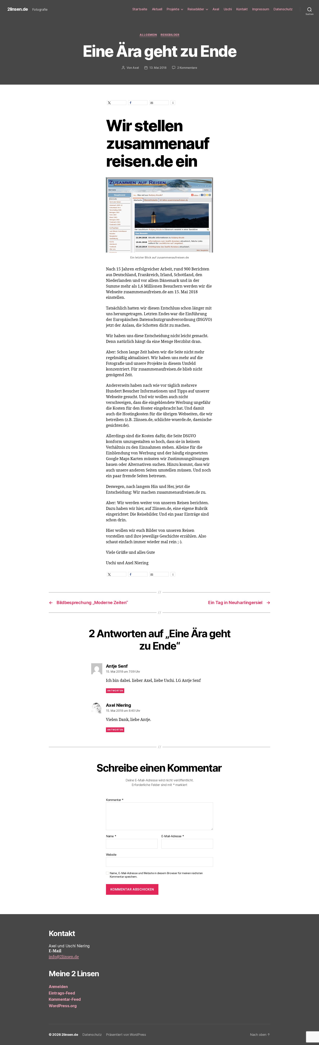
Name (111, 836)
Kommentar (115, 800)
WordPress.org (63, 1006)
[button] (116, 102)
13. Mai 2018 (158, 67)
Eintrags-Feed (62, 993)
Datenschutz (283, 9)
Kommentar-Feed (65, 999)
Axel (215, 9)
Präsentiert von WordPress (126, 1035)
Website (111, 854)
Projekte (173, 9)
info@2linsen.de (64, 956)
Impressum (260, 9)
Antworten (115, 690)
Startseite (139, 9)
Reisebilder (196, 9)
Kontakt (242, 9)
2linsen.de (17, 9)
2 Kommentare (187, 67)
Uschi (228, 9)
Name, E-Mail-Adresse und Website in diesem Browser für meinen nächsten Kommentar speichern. (156, 875)
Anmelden (58, 986)
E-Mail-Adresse (172, 836)
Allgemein (148, 34)
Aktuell (157, 9)
